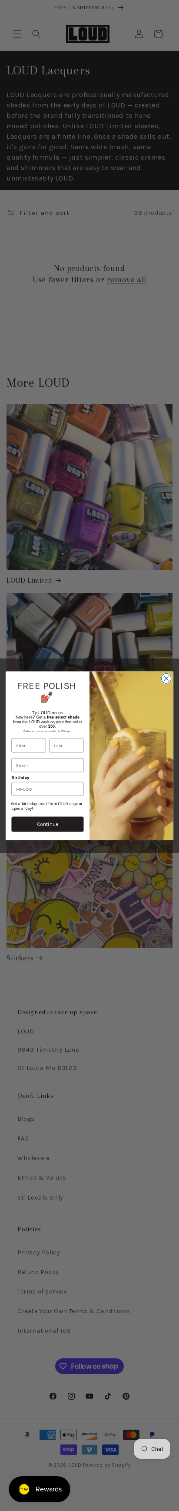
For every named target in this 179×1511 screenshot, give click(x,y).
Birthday (20, 777)
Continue (47, 824)
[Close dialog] (166, 678)
